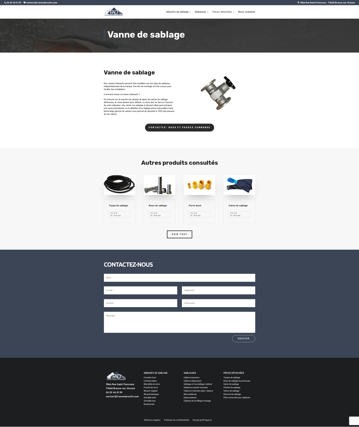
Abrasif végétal (150, 391)
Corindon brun (150, 377)
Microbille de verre (152, 384)
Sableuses (200, 12)
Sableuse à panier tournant (196, 387)
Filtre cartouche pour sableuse (237, 397)
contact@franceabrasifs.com (122, 396)
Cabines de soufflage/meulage (197, 401)
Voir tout (179, 234)
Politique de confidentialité (176, 420)
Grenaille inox (150, 401)
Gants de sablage (231, 384)
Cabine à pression (191, 377)
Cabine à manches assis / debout (198, 391)
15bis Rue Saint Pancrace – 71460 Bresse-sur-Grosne (327, 3)
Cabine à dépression (193, 381)
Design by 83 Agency (202, 420)
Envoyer (243, 338)
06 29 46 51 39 (114, 392)
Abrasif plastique (151, 394)
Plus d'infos (116, 214)
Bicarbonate (149, 404)
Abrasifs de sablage (177, 12)
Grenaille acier (150, 397)
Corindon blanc (150, 381)
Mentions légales (152, 420)
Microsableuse (190, 394)
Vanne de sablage (231, 391)
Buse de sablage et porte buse (237, 381)
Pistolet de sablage (232, 387)
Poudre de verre (151, 387)
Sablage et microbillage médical (198, 384)
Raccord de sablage (232, 394)
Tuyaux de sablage (232, 377)
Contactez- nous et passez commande (179, 127)
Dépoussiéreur (190, 397)
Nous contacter (246, 12)
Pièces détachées (222, 12)
